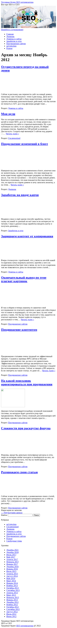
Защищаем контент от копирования (27, 236)
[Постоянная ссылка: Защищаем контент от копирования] (14, 256)
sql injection (11, 46)
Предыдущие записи (11, 512)
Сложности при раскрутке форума (26, 428)
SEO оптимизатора (24, 626)
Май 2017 (10, 557)
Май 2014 (10, 578)
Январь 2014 (12, 583)
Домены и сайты (13, 39)
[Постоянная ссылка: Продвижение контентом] (13, 352)
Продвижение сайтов (16, 43)
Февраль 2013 (12, 597)
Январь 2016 (12, 569)
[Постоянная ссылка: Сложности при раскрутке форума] (13, 450)
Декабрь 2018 (12, 552)
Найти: (4, 515)
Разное (9, 48)
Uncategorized (14, 138)
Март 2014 (11, 581)
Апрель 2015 (12, 574)
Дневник (10, 36)
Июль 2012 (11, 614)
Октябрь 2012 (12, 607)
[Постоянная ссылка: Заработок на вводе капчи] (14, 214)
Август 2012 (12, 612)
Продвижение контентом (19, 329)
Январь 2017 (12, 564)
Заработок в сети (14, 41)
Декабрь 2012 (12, 602)
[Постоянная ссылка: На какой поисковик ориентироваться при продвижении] (13, 406)
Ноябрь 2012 (12, 604)
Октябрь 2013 (12, 588)
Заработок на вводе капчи (20, 195)
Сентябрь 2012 (13, 609)
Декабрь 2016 (12, 566)
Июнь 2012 (11, 616)
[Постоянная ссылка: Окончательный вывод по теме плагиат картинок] (13, 303)
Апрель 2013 (12, 593)
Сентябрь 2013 (13, 590)
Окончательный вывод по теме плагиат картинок (23, 279)
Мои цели (8, 114)
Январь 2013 (12, 600)
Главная (10, 34)
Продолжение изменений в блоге (24, 144)
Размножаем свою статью (19, 472)
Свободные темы (14, 541)
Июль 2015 (11, 571)
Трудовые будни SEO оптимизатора (17, 2)
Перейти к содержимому (12, 30)
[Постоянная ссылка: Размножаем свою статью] (14, 492)
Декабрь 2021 (12, 550)
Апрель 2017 (12, 559)
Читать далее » (12, 134)
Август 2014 (12, 576)
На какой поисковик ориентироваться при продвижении (26, 382)
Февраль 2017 (12, 562)
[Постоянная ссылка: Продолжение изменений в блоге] (13, 166)
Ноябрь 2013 (12, 585)
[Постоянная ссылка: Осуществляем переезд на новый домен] (14, 90)
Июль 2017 (11, 555)
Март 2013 (11, 595)
